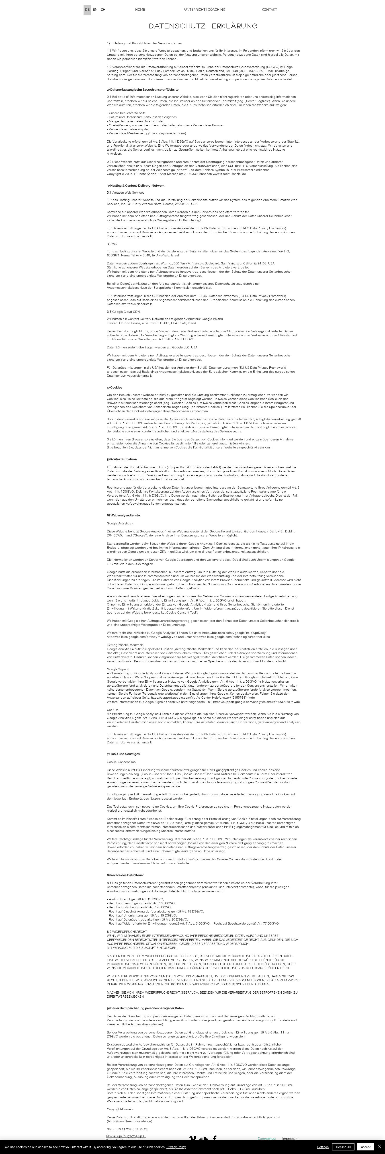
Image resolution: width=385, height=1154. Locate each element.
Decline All (343, 1147)
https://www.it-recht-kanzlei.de (129, 1121)
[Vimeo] (192, 1138)
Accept (366, 1147)
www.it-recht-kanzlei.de (229, 174)
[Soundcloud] (203, 1138)
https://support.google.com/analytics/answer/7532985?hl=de (256, 702)
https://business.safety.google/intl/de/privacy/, (234, 633)
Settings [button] (323, 1147)
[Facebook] (214, 1138)
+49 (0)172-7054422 (130, 1136)
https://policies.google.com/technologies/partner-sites (231, 637)
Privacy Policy (176, 1147)
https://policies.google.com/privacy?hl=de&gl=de (142, 637)
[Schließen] (379, 1146)
